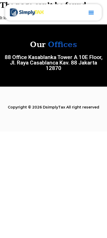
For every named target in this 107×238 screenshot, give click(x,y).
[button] (91, 12)
